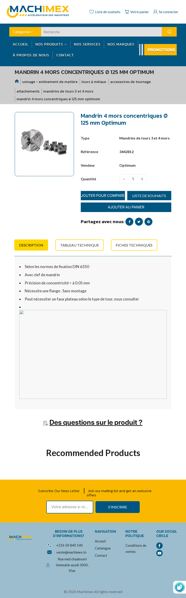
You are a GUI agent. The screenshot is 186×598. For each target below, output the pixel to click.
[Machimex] (39, 11)
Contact (101, 555)
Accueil (100, 541)
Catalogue (103, 548)
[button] (21, 181)
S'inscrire (117, 507)
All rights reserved (108, 591)
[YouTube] (159, 553)
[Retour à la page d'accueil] (17, 82)
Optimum (127, 165)
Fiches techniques (134, 245)
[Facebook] (159, 545)
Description (31, 245)
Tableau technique (79, 245)
